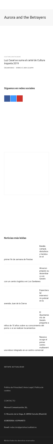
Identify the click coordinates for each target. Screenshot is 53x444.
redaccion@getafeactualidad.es (23, 427)
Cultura (7, 56)
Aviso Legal (28, 387)
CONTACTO (9, 401)
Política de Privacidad (13, 387)
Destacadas (16, 56)
